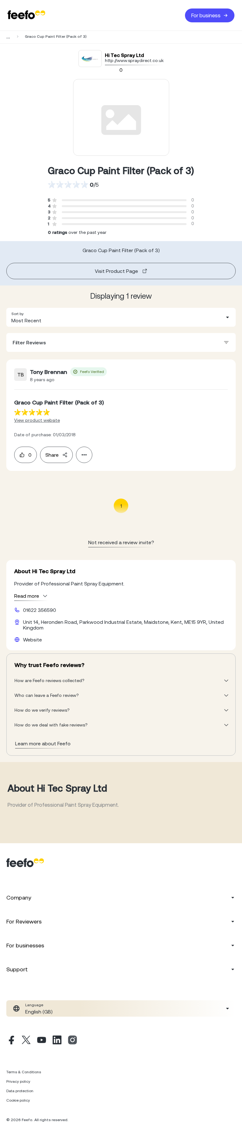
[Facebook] (10, 1041)
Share (52, 455)
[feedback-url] (32, 412)
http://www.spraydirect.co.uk (134, 60)
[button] (121, 317)
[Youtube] (41, 1041)
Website (32, 639)
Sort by (17, 314)
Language (34, 1005)
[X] (26, 1041)
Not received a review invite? (121, 542)
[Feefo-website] (26, 15)
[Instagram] (72, 1041)
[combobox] (121, 317)
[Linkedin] (57, 1041)
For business (206, 15)
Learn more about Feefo (43, 743)
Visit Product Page (116, 271)
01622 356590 (39, 610)
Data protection (19, 1091)
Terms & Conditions (23, 1072)
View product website (37, 420)
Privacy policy (18, 1081)
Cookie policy (18, 1100)
